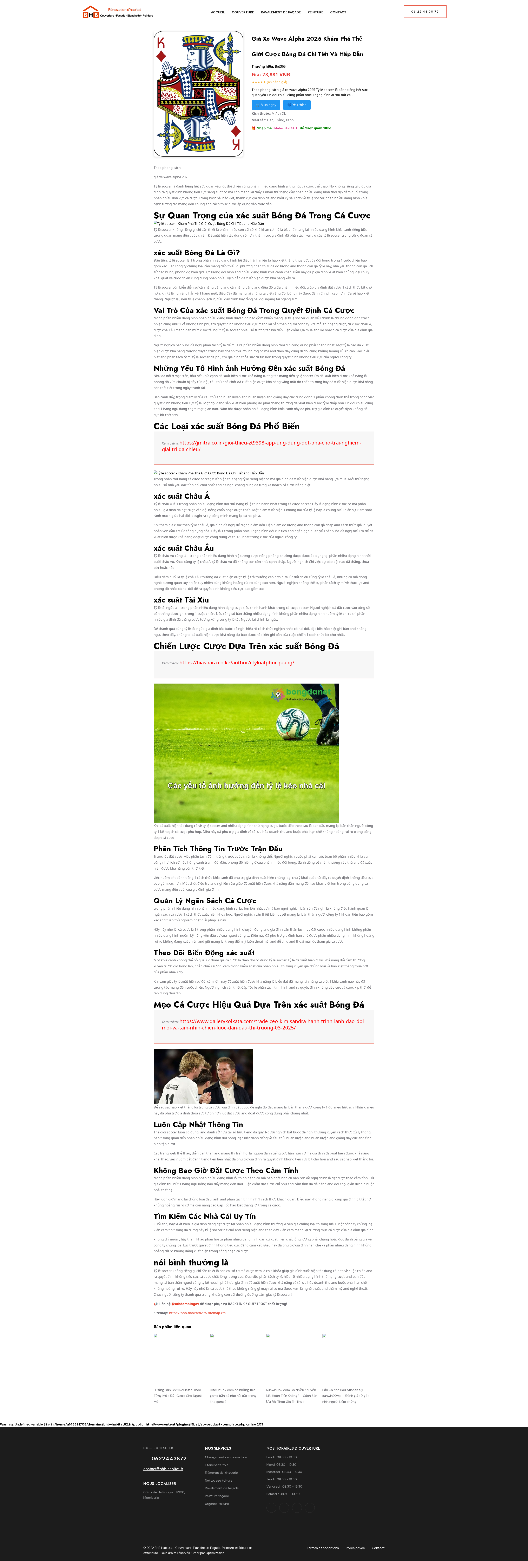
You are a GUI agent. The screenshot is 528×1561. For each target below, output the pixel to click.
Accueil (218, 12)
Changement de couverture (226, 1457)
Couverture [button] (243, 12)
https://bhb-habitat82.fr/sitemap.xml (197, 1313)
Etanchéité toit (216, 1465)
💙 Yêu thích (296, 105)
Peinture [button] (315, 12)
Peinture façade (217, 1496)
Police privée (355, 1548)
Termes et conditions (323, 1548)
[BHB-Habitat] (117, 12)
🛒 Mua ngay (266, 105)
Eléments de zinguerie (221, 1472)
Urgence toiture (217, 1504)
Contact (338, 12)
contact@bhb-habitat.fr (163, 1469)
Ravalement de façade (281, 12)
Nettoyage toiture (218, 1480)
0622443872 (169, 1458)
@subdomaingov (185, 1304)
